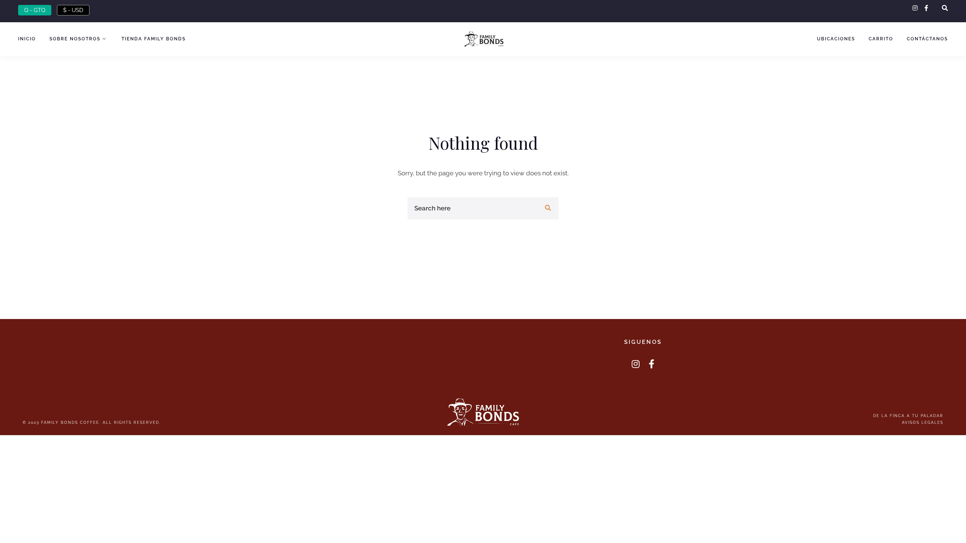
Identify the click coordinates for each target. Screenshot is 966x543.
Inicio (27, 38)
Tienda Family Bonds (154, 38)
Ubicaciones (836, 38)
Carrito (881, 38)
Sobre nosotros (74, 38)
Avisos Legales (922, 422)
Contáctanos (927, 38)
